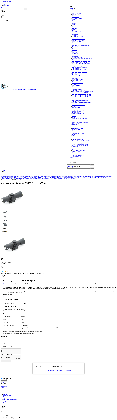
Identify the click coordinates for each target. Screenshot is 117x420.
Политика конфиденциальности (10, 399)
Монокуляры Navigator (77, 81)
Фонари (74, 84)
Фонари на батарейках (77, 89)
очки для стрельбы (76, 121)
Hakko (73, 24)
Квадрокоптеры (76, 151)
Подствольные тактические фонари (80, 86)
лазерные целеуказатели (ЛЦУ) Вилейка (81, 96)
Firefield (74, 23)
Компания (3, 384)
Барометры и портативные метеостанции (81, 102)
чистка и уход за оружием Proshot (80, 143)
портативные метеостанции (78, 105)
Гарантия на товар (7, 398)
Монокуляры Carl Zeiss (77, 79)
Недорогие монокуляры (77, 83)
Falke (73, 21)
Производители (6, 404)
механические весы (76, 107)
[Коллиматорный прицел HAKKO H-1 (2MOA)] (12, 208)
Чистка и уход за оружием (78, 139)
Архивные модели (35, 178)
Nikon (73, 54)
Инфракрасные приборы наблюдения (81, 61)
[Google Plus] (7, 272)
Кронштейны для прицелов (78, 40)
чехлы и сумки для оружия (78, 150)
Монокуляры (75, 78)
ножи (73, 125)
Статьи (4, 401)
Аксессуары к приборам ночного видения (82, 58)
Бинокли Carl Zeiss (76, 13)
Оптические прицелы (77, 18)
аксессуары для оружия (77, 128)
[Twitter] (3, 272)
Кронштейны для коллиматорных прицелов (82, 43)
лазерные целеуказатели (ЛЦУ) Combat (81, 92)
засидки (74, 114)
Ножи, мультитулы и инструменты (80, 122)
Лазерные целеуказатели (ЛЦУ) (79, 90)
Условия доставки (7, 396)
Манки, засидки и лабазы (78, 113)
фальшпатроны (75, 112)
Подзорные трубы (76, 48)
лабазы (74, 116)
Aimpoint (74, 28)
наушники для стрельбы (77, 119)
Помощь (2, 387)
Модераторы (75, 130)
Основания (75, 46)
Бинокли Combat (76, 14)
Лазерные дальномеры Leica (78, 70)
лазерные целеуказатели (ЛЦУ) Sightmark (81, 95)
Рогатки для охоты (52, 178)
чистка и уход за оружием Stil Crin (80, 144)
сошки (73, 135)
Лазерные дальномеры (77, 66)
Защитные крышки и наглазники (80, 100)
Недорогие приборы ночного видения (81, 63)
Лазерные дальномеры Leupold (79, 72)
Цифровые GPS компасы (78, 138)
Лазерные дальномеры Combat (79, 69)
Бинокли (74, 9)
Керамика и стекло (44, 178)
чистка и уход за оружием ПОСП (80, 145)
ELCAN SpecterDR (76, 31)
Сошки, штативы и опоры (78, 133)
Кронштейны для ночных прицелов (80, 45)
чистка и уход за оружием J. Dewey (80, 140)
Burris (73, 19)
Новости (5, 390)
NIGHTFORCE (75, 53)
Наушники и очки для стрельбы (79, 118)
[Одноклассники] (4, 272)
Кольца (74, 42)
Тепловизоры (75, 35)
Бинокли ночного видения (78, 59)
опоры (73, 134)
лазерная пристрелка (77, 111)
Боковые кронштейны (77, 41)
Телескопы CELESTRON (78, 155)
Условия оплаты (7, 395)
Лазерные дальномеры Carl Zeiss (79, 68)
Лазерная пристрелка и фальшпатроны (81, 110)
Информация (4, 386)
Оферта (5, 392)
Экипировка (75, 146)
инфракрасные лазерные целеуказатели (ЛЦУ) (83, 91)
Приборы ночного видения (78, 57)
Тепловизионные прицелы (78, 39)
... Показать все (75, 17)
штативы (74, 136)
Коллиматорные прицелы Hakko (53, 370)
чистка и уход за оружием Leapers (80, 141)
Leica (73, 51)
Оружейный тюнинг (77, 127)
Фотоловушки (75, 74)
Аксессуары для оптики (77, 99)
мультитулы (75, 124)
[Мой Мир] (5, 272)
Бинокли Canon (76, 12)
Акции (4, 170)
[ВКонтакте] (1, 272)
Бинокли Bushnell (76, 10)
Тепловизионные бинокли (78, 36)
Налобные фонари (76, 85)
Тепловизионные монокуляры (79, 37)
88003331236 (3, 7)
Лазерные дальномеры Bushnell (79, 67)
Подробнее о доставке (6, 18)
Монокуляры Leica (76, 80)
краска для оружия (76, 129)
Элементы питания (76, 156)
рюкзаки (74, 149)
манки (73, 117)
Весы (73, 106)
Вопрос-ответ (6, 402)
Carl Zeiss (74, 50)
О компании (6, 389)
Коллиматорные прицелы (78, 26)
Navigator (74, 52)
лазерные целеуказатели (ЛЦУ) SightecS (81, 94)
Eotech (73, 32)
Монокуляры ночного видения (79, 62)
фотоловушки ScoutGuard (78, 77)
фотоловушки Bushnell (77, 75)
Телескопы (74, 154)
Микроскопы (75, 152)
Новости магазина (6, 378)
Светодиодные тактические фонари (80, 88)
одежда (74, 147)
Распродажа (67, 176)
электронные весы (76, 108)
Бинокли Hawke (76, 15)
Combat (74, 20)
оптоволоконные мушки (78, 132)
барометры (74, 103)
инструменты (75, 123)
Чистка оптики (75, 101)
